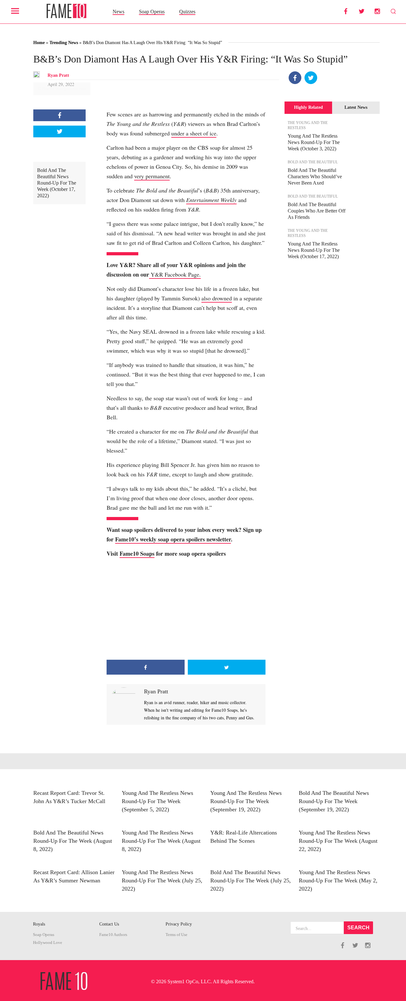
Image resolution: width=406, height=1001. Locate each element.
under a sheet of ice (193, 133)
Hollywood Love (47, 942)
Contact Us (109, 924)
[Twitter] (311, 78)
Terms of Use (176, 934)
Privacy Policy (179, 924)
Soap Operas (152, 11)
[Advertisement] (186, 609)
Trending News (63, 42)
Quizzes (187, 11)
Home (39, 42)
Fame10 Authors (113, 934)
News (118, 11)
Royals (39, 924)
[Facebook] (295, 78)
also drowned (216, 298)
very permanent (152, 176)
